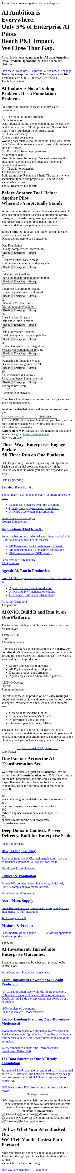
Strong (32, 252)
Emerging (19, 252)
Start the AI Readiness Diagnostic (24, 71)
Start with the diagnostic (18, 1169)
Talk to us (41, 1169)
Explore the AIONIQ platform (37, 748)
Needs (6, 252)
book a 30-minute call (36, 434)
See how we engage (59, 71)
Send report (47, 416)
